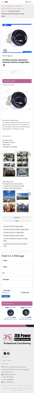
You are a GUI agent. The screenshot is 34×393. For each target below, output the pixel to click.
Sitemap (30, 388)
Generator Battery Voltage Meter (13, 226)
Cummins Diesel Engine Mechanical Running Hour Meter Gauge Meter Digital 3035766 (25, 319)
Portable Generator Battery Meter (13, 235)
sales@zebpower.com (9, 374)
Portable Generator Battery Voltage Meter (16, 229)
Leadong (20, 390)
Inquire (12, 72)
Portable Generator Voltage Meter (13, 232)
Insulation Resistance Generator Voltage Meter (15, 240)
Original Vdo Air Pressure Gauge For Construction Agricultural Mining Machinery (9, 319)
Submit (6, 296)
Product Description (9, 81)
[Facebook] (5, 353)
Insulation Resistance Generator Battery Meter (15, 245)
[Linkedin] (8, 353)
